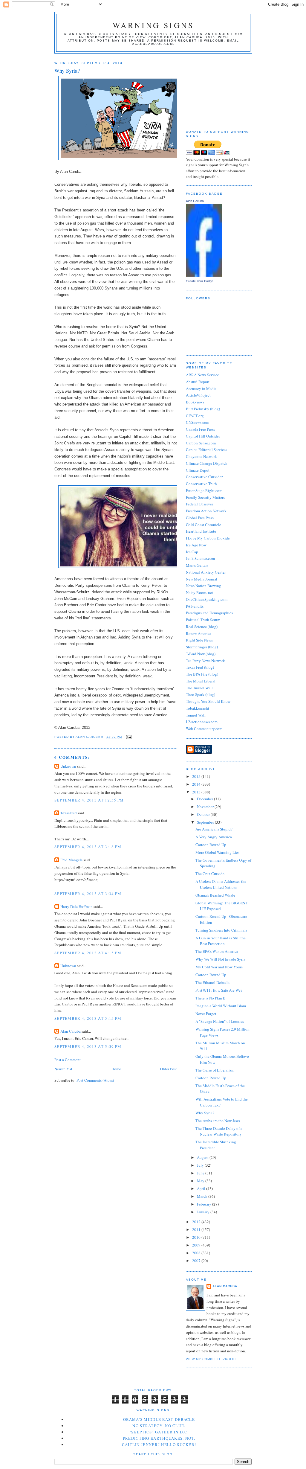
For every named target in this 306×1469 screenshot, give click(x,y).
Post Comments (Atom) (95, 1080)
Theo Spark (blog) (200, 694)
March (202, 1196)
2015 (196, 776)
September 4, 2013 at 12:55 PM (89, 800)
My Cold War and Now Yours (219, 967)
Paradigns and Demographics (209, 612)
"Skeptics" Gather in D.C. (159, 1432)
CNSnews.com (197, 422)
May (201, 1180)
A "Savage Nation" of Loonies (219, 1021)
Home (116, 1069)
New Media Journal (201, 579)
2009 (196, 1245)
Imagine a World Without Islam (220, 1005)
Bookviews (195, 402)
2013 (196, 792)
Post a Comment (67, 1059)
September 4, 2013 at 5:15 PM (87, 1018)
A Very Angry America (213, 836)
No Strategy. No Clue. (158, 1425)
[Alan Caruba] (204, 275)
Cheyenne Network (201, 456)
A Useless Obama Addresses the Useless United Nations (220, 884)
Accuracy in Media (201, 388)
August (203, 1157)
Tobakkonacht (197, 708)
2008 (196, 1252)
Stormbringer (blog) (202, 647)
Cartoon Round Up (210, 844)
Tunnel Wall (196, 715)
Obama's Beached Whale (215, 895)
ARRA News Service (202, 374)
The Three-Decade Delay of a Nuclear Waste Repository (218, 1131)
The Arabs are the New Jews (217, 1120)
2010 (196, 1237)
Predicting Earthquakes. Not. (159, 1438)
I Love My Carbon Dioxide (208, 538)
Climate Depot (197, 470)
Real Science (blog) (202, 626)
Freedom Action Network (206, 510)
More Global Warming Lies (217, 852)
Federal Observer (199, 504)
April (201, 1188)
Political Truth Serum (203, 619)
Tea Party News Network (205, 660)
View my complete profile (212, 1359)
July (201, 1165)
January (203, 1211)
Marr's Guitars (197, 565)
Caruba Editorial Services (206, 449)
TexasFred (68, 813)
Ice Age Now (196, 545)
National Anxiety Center (206, 572)
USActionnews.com (202, 721)
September (206, 822)
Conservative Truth (201, 483)
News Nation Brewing (203, 585)
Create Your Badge (199, 281)
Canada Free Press (200, 429)
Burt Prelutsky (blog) (203, 409)
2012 (196, 1221)
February (204, 1204)
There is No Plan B (210, 998)
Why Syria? (204, 1113)
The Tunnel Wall (199, 688)
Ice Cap (192, 551)
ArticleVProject (198, 395)
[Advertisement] (216, 86)
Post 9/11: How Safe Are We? (218, 990)
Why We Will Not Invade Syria (220, 959)
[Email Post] (128, 736)
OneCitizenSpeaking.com (206, 599)
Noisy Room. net (199, 592)
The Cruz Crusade (209, 873)
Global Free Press (200, 517)
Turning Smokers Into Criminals (221, 930)
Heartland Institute (201, 531)
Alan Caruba (70, 1031)
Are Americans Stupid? (213, 829)
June (201, 1173)
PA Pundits (195, 606)
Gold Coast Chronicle (203, 524)
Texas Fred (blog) (200, 667)
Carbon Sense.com (201, 443)
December (205, 798)
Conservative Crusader (204, 476)
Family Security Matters (205, 497)
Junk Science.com (200, 558)
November (206, 806)
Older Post (168, 1069)
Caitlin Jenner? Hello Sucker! (159, 1444)
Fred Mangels (71, 859)
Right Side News (199, 640)
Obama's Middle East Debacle (159, 1419)
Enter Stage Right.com (204, 490)
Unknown (68, 766)
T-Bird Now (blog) (200, 653)
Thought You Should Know (208, 701)
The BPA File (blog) (202, 674)
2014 (196, 784)
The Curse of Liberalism (214, 1070)
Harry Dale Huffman (76, 906)
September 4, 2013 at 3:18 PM (87, 846)
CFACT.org (195, 415)
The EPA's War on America (216, 951)
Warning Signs (153, 25)
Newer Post (63, 1069)
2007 (196, 1260)
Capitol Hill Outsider (203, 436)
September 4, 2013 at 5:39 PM (87, 1046)
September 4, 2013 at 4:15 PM (87, 953)
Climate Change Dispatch (206, 463)
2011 (196, 1229)
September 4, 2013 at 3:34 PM (87, 893)
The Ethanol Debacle (212, 982)
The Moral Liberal (200, 681)
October (204, 814)
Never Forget (205, 1013)
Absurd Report (197, 381)
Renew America (198, 633)
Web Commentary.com (204, 728)
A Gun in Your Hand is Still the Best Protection (220, 941)
